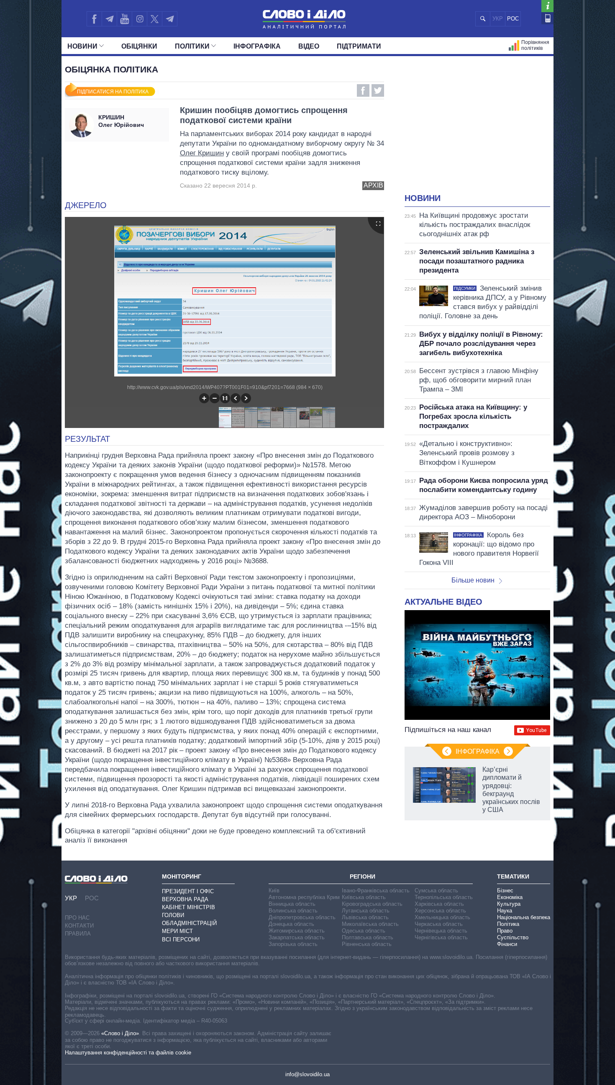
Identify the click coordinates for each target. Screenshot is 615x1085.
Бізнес (505, 890)
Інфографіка (257, 46)
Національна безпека (523, 917)
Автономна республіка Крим (304, 897)
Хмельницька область (442, 917)
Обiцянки (139, 46)
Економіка (510, 897)
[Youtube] (124, 18)
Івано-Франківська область (376, 890)
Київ (274, 890)
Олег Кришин (202, 153)
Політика (508, 924)
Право (504, 931)
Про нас (77, 918)
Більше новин (473, 580)
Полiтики (192, 46)
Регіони (362, 876)
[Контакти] (547, 18)
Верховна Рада (185, 899)
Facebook (363, 90)
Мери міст (177, 931)
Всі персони (181, 939)
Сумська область (436, 890)
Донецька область (291, 924)
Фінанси (507, 944)
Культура (508, 904)
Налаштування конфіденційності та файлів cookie (128, 1052)
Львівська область (365, 917)
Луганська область (366, 910)
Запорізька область (293, 944)
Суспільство (512, 937)
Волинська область (293, 910)
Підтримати (359, 46)
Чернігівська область (441, 937)
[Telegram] (109, 18)
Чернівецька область (441, 931)
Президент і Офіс (188, 891)
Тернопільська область (444, 897)
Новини (82, 46)
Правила (78, 933)
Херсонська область (440, 910)
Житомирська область (297, 931)
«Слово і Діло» (120, 1033)
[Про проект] (547, 6)
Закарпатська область (297, 937)
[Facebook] (94, 18)
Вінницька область (292, 904)
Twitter (378, 90)
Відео (308, 46)
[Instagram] (139, 18)
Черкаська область (439, 924)
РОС (513, 18)
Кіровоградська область (372, 904)
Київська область (364, 897)
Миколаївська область (370, 924)
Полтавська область (367, 937)
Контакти (79, 926)
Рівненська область (367, 944)
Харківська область (439, 904)
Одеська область (363, 931)
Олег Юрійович (121, 121)
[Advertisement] (477, 129)
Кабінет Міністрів (188, 907)
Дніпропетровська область (302, 917)
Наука (504, 910)
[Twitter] (154, 18)
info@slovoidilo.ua (307, 1074)
